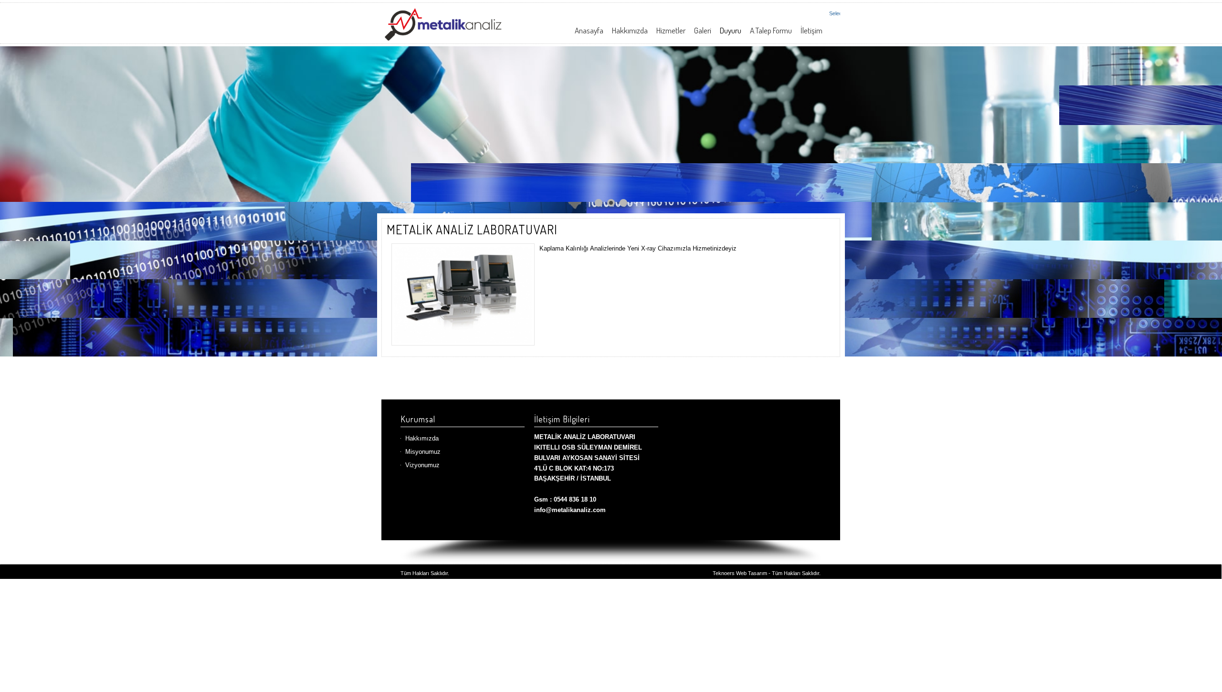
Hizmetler (670, 30)
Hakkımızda (630, 30)
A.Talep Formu (771, 30)
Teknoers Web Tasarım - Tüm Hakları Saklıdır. (767, 573)
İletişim (811, 30)
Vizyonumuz (422, 465)
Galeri (702, 30)
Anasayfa (589, 30)
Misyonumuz (423, 451)
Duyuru (730, 30)
